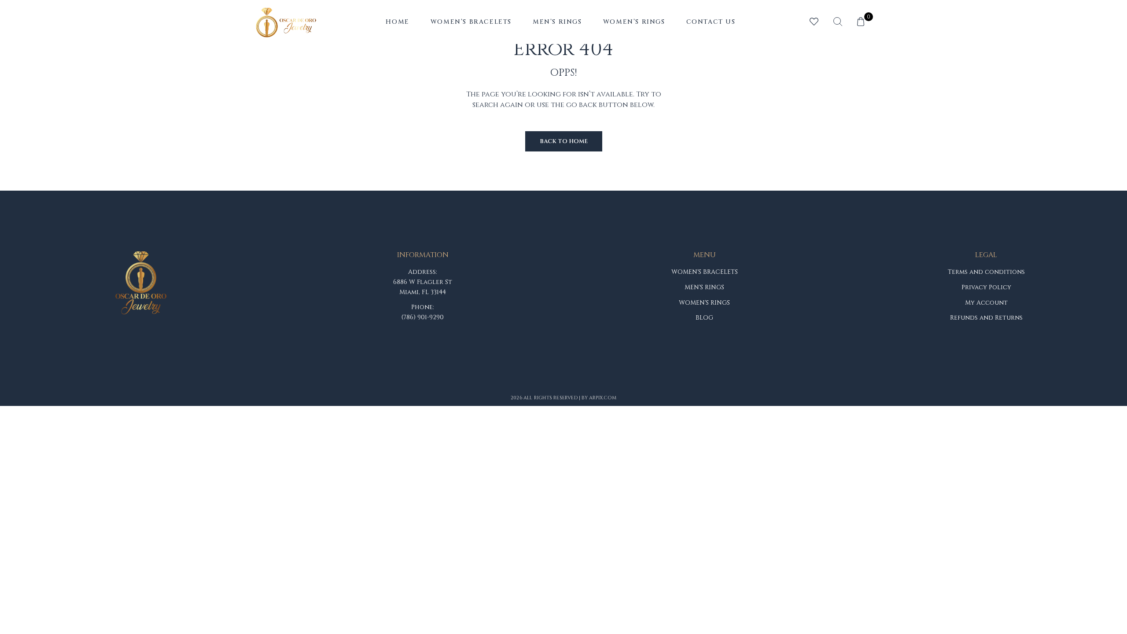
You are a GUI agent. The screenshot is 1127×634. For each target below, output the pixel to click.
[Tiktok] (577, 379)
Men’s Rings (557, 22)
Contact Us (711, 22)
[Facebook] (522, 379)
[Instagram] (550, 379)
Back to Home (564, 141)
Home (397, 22)
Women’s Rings (634, 22)
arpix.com (602, 397)
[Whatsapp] (604, 379)
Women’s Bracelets (471, 22)
